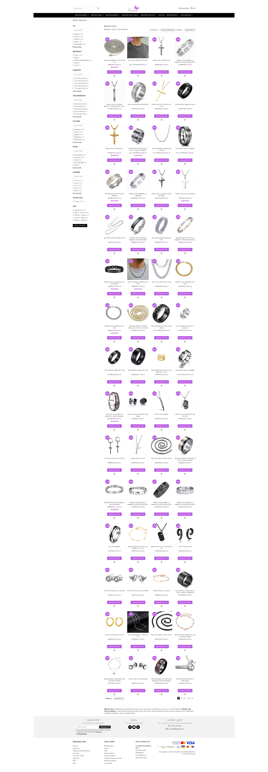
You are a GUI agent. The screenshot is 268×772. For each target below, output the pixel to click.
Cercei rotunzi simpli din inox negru (138, 415)
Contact (75, 746)
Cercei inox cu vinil (185, 546)
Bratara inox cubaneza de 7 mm (185, 283)
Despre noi (76, 748)
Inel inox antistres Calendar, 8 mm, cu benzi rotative (185, 459)
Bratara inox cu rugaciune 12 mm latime (114, 283)
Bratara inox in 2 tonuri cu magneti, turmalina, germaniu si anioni (185, 239)
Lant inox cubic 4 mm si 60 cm (161, 458)
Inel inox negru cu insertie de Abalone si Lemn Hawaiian (161, 680)
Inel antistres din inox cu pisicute (185, 327)
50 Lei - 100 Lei (80, 213)
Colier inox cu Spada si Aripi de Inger (161, 195)
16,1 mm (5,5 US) (80, 81)
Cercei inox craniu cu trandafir (138, 591)
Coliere (77, 39)
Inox (76, 55)
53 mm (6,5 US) (80, 114)
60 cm (77, 188)
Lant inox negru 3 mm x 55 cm (161, 635)
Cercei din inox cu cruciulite (114, 458)
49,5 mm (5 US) (80, 104)
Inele (76, 42)
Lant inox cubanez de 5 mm (138, 60)
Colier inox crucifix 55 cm (161, 60)
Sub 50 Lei (78, 210)
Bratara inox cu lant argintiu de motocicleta (114, 503)
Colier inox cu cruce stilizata (185, 194)
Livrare (106, 748)
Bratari (77, 34)
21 (189, 698)
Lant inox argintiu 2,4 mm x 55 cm (114, 61)
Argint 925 (76, 758)
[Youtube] (134, 727)
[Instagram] (138, 727)
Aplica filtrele (80, 225)
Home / (76, 20)
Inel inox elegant (114, 546)
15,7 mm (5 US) (80, 78)
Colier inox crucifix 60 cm (114, 148)
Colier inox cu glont (161, 414)
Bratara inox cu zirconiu (161, 591)
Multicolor (78, 139)
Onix (76, 165)
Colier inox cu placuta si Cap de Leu (185, 415)
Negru (77, 134)
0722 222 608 (176, 726)
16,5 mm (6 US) (80, 83)
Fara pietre (78, 155)
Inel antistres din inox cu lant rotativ (161, 327)
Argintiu (77, 129)
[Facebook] (130, 727)
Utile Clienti (109, 742)
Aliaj (76, 63)
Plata (105, 751)
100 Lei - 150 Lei (80, 215)
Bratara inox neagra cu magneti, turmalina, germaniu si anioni (161, 503)
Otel (76, 58)
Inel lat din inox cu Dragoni (185, 148)
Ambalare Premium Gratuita (113, 758)
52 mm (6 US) (79, 111)
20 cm (77, 191)
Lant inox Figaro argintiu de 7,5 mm (161, 149)
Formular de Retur (110, 756)
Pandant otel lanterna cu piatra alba (185, 680)
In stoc (77, 201)
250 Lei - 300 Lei (80, 220)
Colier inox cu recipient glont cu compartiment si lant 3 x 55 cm (114, 105)
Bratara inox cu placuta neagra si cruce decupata (138, 239)
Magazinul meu (79, 742)
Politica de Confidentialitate (81, 751)
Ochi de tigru (79, 162)
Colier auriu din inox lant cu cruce (161, 105)
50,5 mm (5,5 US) (80, 109)
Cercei (77, 37)
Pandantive (78, 44)
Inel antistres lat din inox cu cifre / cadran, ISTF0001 (138, 149)
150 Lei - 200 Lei (80, 218)
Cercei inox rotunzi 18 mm (114, 635)
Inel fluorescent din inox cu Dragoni (114, 195)
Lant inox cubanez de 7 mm (161, 282)
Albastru (78, 137)
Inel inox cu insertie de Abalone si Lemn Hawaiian (114, 415)
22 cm (77, 183)
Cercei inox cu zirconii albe (138, 679)
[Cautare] (98, 8)
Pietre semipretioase (82, 60)
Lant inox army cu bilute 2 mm (114, 238)
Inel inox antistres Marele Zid (138, 104)
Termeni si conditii (78, 756)
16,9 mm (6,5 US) (80, 86)
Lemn (77, 65)
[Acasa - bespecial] (134, 8)
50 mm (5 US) (79, 106)
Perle (76, 160)
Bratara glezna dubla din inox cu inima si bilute (185, 636)
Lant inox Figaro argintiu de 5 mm (138, 283)
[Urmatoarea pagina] (192, 698)
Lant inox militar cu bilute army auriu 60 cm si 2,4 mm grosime (138, 327)
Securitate (76, 753)
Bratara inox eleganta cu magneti (138, 195)
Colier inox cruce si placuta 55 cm (161, 547)
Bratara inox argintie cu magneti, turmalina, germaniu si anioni (185, 61)
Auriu (77, 132)
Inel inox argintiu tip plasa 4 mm (161, 239)
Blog (74, 763)
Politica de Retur (109, 753)
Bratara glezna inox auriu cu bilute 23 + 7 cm (138, 547)
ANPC (74, 761)
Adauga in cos (114, 72)
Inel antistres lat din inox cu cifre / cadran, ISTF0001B (185, 591)
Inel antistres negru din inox (185, 104)
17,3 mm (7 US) (80, 88)
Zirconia (77, 157)
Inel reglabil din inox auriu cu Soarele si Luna (161, 371)
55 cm (77, 180)
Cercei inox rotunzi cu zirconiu (114, 591)
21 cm (77, 185)
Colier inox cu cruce (138, 458)
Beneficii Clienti (109, 746)
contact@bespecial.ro (176, 729)
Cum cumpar (108, 763)
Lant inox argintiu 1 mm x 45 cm (138, 636)
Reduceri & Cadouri (110, 761)
